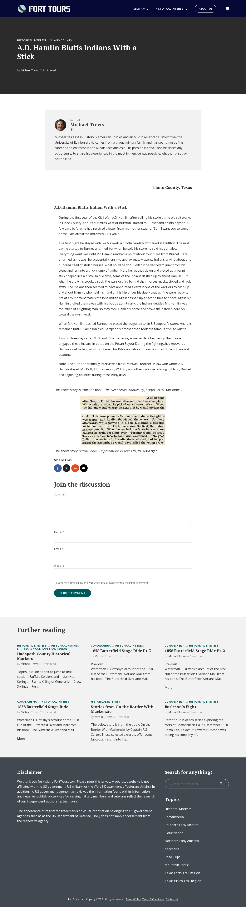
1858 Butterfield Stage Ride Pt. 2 (195, 650)
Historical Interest (170, 8)
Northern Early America (182, 841)
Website (59, 565)
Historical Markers (178, 809)
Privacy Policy (133, 899)
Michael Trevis (30, 70)
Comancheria (101, 645)
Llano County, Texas (172, 187)
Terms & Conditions (153, 899)
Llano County (61, 40)
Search (221, 784)
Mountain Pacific (177, 865)
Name (59, 532)
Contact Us (172, 899)
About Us (205, 8)
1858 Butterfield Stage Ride (42, 706)
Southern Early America (182, 825)
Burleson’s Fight (180, 706)
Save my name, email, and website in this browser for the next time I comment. (103, 582)
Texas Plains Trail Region (183, 881)
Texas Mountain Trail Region (45, 648)
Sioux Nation (174, 833)
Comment (60, 494)
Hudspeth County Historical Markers (44, 656)
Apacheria (172, 849)
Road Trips (172, 857)
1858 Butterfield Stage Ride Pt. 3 (121, 650)
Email (58, 549)
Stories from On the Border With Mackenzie (122, 709)
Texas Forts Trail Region (182, 873)
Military (139, 8)
